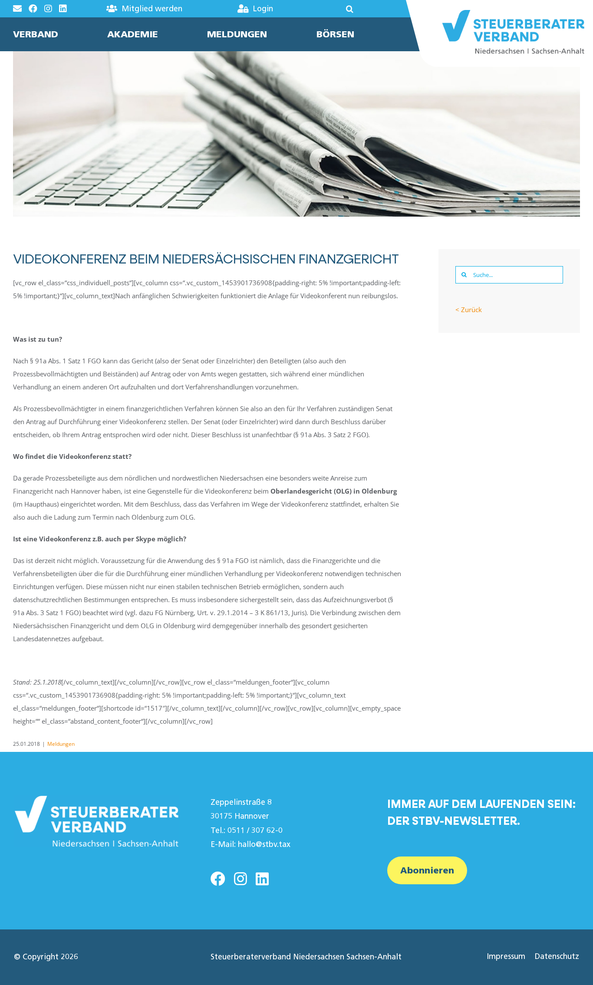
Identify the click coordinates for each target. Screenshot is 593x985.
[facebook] (218, 878)
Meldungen (61, 744)
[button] (328, 8)
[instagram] (240, 878)
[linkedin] (262, 878)
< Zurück (468, 309)
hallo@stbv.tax (264, 844)
